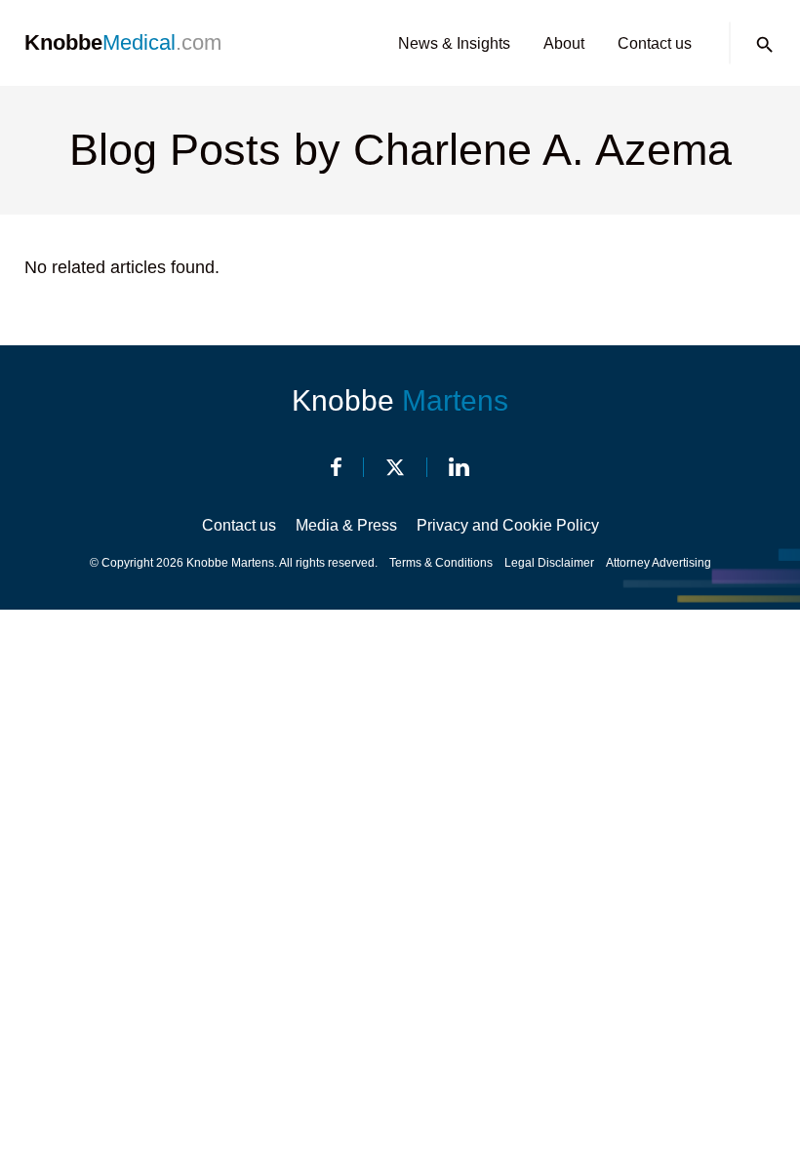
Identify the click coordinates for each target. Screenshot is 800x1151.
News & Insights (454, 43)
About (563, 43)
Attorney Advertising (658, 563)
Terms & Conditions (441, 563)
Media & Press (346, 525)
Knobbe (400, 400)
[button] (764, 44)
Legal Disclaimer (549, 563)
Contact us (655, 43)
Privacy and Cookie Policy (508, 525)
